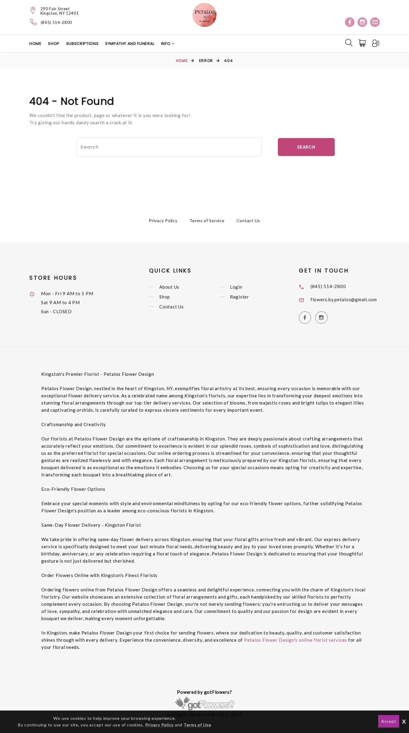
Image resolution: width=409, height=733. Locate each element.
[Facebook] (350, 22)
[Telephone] (33, 22)
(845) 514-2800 (56, 22)
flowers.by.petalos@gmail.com (343, 299)
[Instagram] (362, 22)
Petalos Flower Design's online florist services (295, 640)
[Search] (348, 42)
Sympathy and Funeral (129, 43)
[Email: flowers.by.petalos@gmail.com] (375, 22)
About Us (169, 287)
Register (239, 296)
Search (306, 147)
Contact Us (248, 220)
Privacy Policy (163, 220)
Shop (54, 43)
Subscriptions (82, 43)
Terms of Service (207, 220)
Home (35, 43)
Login (236, 287)
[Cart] (363, 43)
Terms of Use (197, 724)
